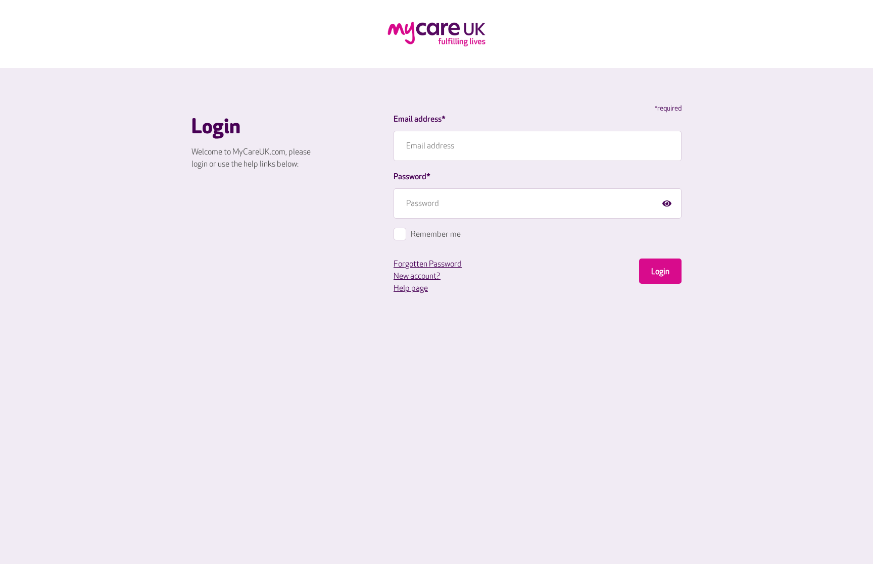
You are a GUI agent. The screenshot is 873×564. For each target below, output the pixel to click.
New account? (417, 276)
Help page (411, 288)
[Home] (436, 34)
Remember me (436, 234)
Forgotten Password (428, 264)
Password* (412, 177)
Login (660, 272)
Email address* (420, 119)
